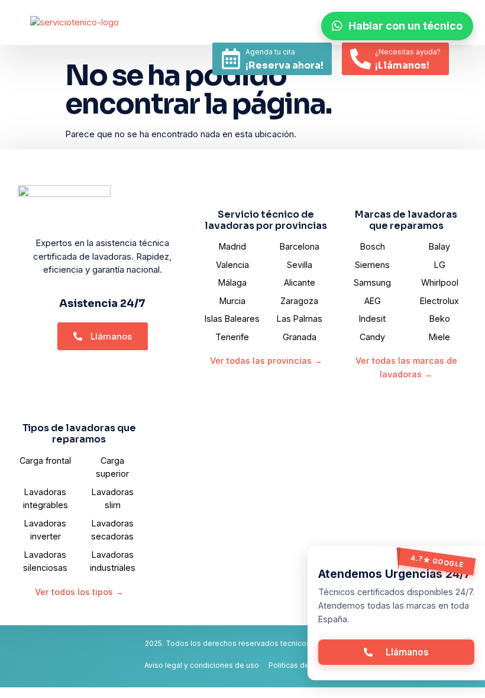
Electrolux (439, 301)
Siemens (372, 265)
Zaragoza (299, 301)
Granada (299, 337)
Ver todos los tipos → (79, 592)
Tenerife (232, 337)
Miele (439, 337)
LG (439, 265)
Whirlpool (439, 282)
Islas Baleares (232, 319)
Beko (439, 319)
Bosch (372, 246)
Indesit (372, 319)
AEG (372, 301)
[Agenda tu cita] (231, 59)
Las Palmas (299, 319)
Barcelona (299, 246)
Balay (439, 246)
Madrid (232, 246)
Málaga (232, 282)
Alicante (299, 282)
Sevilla (299, 265)
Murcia (232, 301)
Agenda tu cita (270, 51)
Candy (372, 337)
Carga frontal (45, 460)
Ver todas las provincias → (266, 361)
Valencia (232, 265)
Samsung (372, 282)
